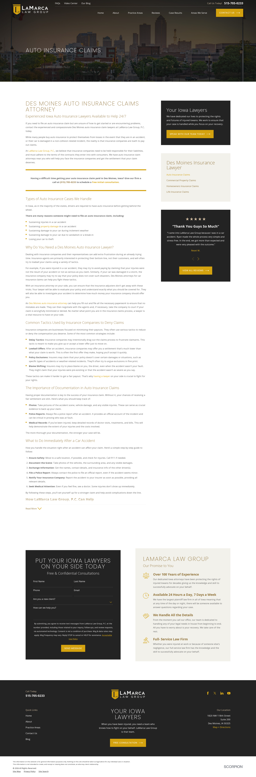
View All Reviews (193, 270)
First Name (38, 581)
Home (29, 715)
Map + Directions (221, 727)
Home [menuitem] (101, 12)
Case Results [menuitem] (175, 12)
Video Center (71, 3)
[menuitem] (195, 174)
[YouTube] (228, 693)
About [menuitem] (116, 12)
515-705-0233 (233, 3)
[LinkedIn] (221, 693)
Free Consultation (125, 742)
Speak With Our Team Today (187, 134)
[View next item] (198, 258)
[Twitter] (214, 693)
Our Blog (85, 3)
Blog (28, 739)
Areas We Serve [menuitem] (199, 12)
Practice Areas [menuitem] (135, 12)
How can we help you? (44, 607)
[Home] (30, 9)
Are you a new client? (44, 599)
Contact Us (226, 12)
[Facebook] (207, 693)
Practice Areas (33, 727)
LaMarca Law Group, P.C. (41, 150)
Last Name (79, 581)
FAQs (57, 3)
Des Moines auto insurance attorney (48, 303)
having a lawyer (102, 376)
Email (77, 590)
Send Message (73, 648)
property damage (50, 226)
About (29, 721)
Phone (36, 590)
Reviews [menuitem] (156, 12)
